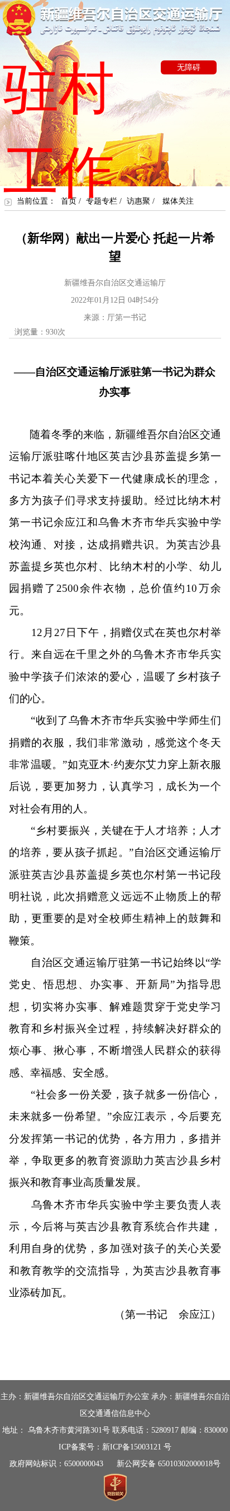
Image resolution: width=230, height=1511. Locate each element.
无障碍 (188, 67)
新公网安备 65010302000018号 (169, 1464)
